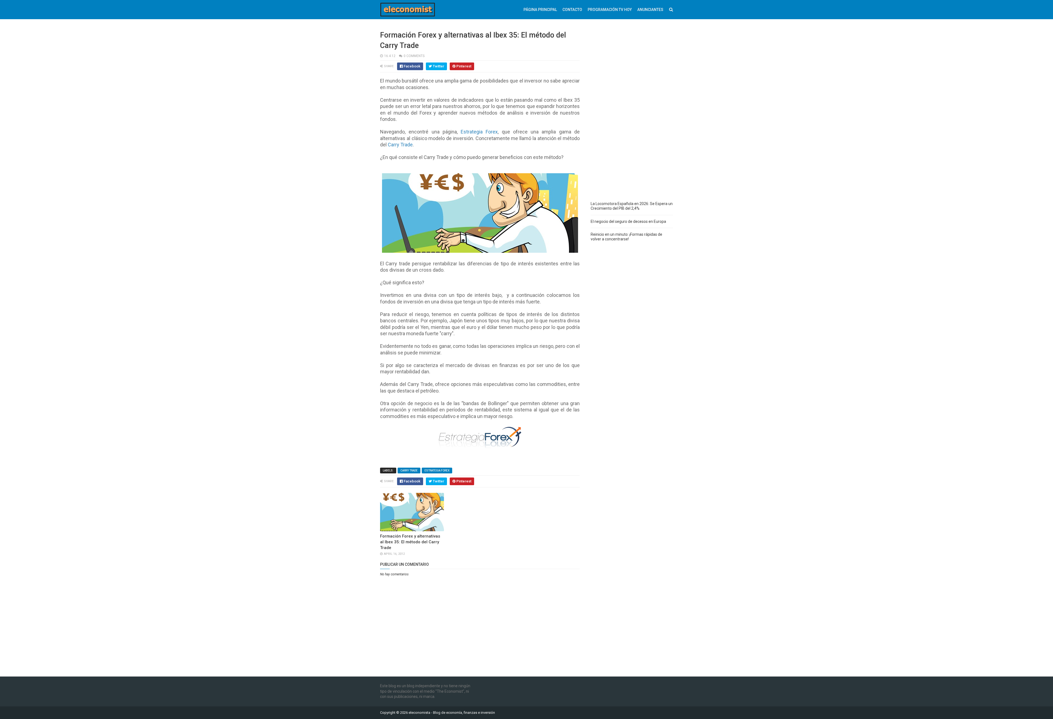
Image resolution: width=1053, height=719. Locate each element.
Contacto (572, 9)
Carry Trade (409, 470)
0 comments (414, 56)
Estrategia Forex (436, 470)
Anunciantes (650, 9)
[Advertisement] (632, 112)
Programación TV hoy (610, 9)
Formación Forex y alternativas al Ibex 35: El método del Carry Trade (410, 542)
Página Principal (540, 9)
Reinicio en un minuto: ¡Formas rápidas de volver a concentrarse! (626, 236)
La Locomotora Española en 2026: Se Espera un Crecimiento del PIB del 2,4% (632, 206)
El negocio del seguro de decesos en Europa (628, 221)
